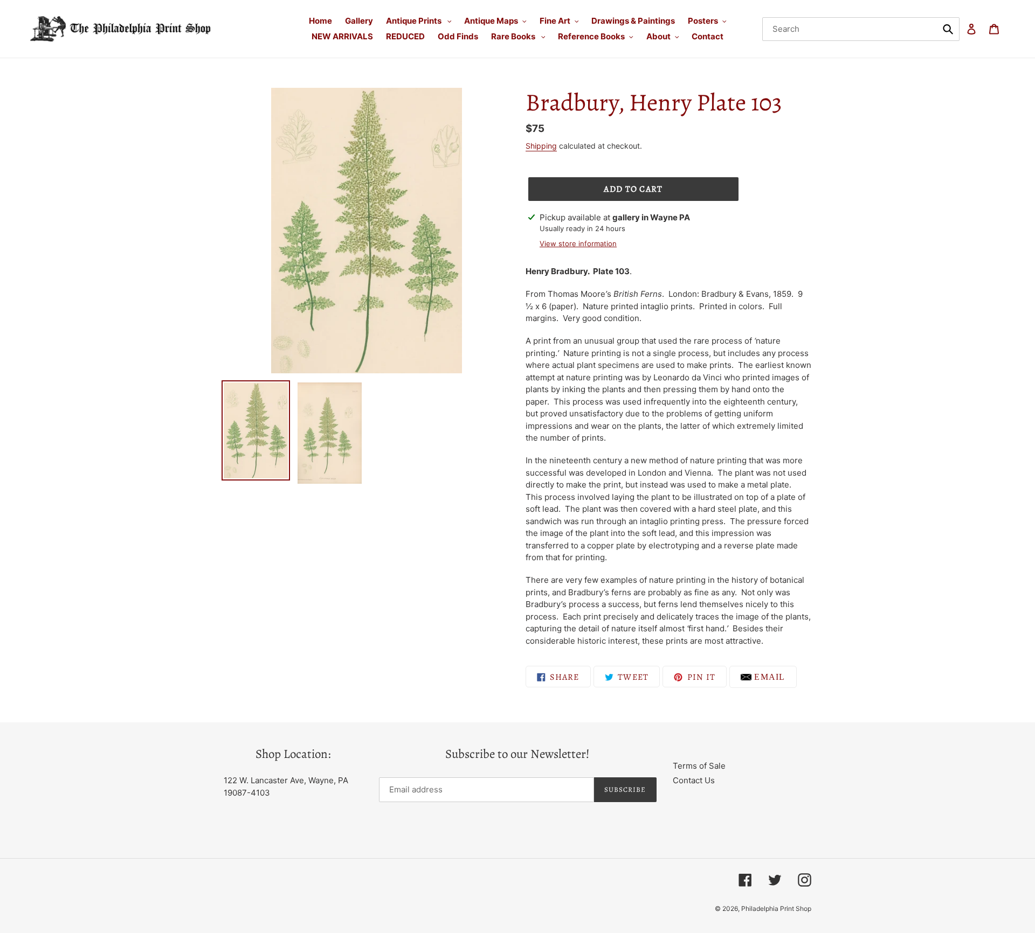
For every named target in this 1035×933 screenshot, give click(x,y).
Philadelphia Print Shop (776, 908)
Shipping (541, 145)
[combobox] (861, 29)
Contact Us (694, 780)
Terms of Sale (699, 766)
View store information (578, 243)
